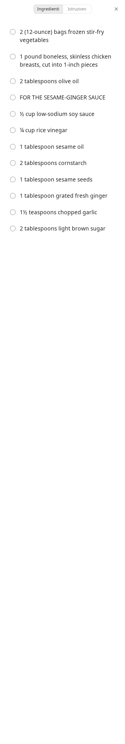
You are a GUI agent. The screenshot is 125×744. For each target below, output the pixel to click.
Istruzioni (77, 9)
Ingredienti (48, 9)
